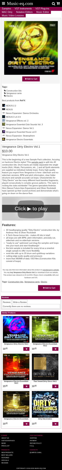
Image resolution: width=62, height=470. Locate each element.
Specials (5, 460)
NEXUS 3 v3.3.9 (13, 117)
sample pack (37, 162)
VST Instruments (23, 8)
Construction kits (13, 90)
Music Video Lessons (13, 15)
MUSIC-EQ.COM (40, 468)
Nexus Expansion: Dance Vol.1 (20, 128)
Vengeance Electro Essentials (19, 139)
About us (5, 438)
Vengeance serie (14, 93)
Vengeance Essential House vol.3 (21, 132)
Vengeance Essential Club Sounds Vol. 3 (24, 124)
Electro (9, 96)
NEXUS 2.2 (11, 106)
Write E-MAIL (36, 452)
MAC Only (7, 12)
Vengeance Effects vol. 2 (17, 121)
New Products (7, 452)
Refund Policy (36, 443)
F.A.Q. (32, 446)
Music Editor (42, 12)
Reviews (4, 463)
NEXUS (9, 109)
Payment (33, 440)
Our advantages (8, 440)
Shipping (33, 438)
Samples (6, 8)
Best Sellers (7, 455)
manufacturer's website (51, 270)
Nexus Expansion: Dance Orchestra (22, 113)
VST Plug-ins (42, 8)
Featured (5, 457)
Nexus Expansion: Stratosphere (20, 136)
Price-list (5, 446)
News (3, 443)
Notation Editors (24, 12)
